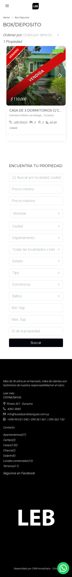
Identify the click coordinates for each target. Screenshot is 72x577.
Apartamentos (12, 434)
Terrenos (8, 466)
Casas (7, 445)
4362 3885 (14, 409)
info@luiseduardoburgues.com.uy (28, 414)
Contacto (9, 427)
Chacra (7, 450)
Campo (7, 439)
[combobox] (41, 35)
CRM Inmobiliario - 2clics (45, 568)
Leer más (8, 393)
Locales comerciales (15, 460)
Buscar (36, 343)
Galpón (7, 455)
